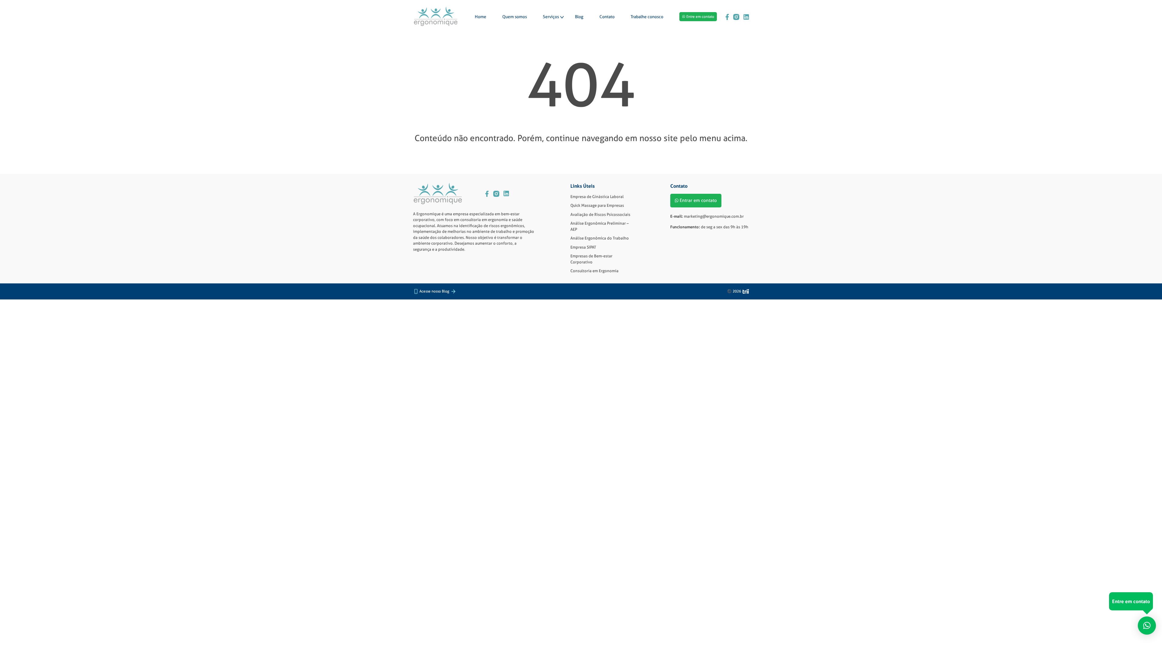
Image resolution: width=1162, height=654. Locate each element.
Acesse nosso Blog (434, 291)
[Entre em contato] (1147, 625)
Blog (579, 16)
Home (480, 16)
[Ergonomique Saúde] (435, 17)
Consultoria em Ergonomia (594, 270)
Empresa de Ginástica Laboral (597, 196)
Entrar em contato (698, 200)
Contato (607, 16)
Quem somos (514, 16)
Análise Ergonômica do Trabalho (599, 238)
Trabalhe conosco (647, 16)
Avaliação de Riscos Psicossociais (600, 214)
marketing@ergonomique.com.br (714, 216)
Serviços (551, 16)
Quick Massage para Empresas (597, 205)
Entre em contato (700, 16)
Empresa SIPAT (583, 247)
